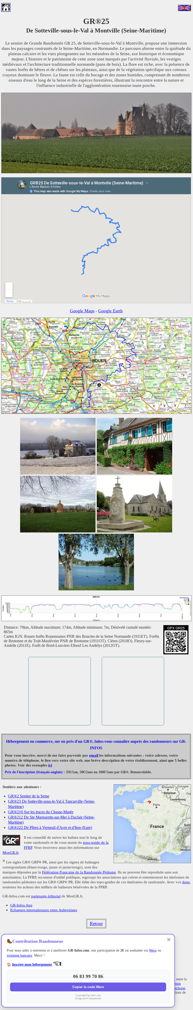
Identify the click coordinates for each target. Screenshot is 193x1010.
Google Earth (110, 310)
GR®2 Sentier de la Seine (28, 796)
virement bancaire (19, 955)
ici (50, 765)
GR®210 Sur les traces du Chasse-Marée (40, 812)
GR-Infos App (21, 905)
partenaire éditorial (46, 896)
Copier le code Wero (88, 987)
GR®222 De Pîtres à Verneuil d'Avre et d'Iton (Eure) (50, 827)
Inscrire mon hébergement (32, 964)
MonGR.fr (10, 852)
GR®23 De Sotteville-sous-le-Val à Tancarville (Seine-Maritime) (51, 804)
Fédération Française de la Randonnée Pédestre (79, 872)
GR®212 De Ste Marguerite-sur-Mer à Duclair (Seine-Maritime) (51, 819)
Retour (96, 923)
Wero (153, 950)
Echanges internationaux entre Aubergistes (43, 910)
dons (186, 882)
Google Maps (82, 310)
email (93, 755)
